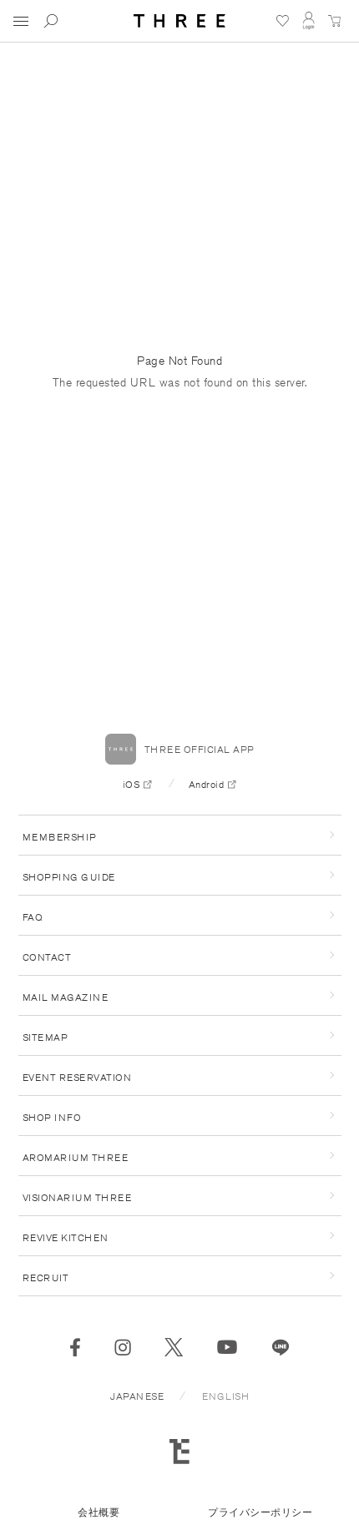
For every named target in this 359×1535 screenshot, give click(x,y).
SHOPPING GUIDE (69, 877)
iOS (131, 784)
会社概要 (98, 1512)
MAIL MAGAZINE (66, 997)
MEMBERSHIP (60, 837)
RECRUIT (46, 1277)
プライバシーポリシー (260, 1512)
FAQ (33, 917)
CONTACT (47, 957)
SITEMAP (45, 1037)
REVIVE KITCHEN (66, 1237)
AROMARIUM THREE (76, 1157)
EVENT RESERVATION (77, 1077)
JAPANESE (137, 1396)
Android (207, 784)
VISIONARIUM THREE (77, 1197)
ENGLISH (226, 1396)
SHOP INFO (52, 1117)
